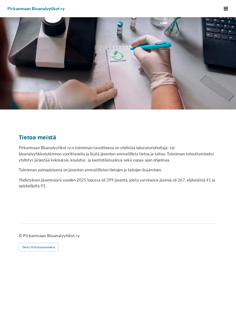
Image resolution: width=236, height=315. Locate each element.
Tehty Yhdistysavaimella (38, 247)
